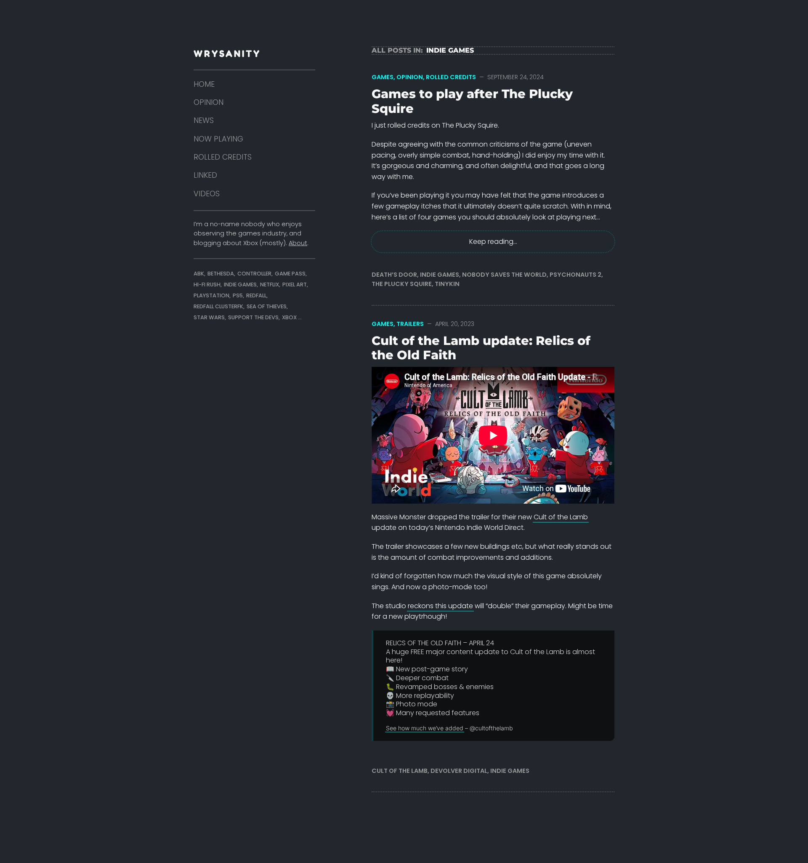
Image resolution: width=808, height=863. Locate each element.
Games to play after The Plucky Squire (472, 101)
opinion (208, 102)
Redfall (256, 295)
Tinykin (447, 284)
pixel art (294, 284)
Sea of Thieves (267, 306)
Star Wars (209, 317)
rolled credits (223, 157)
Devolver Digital (459, 771)
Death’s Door (394, 274)
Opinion (409, 77)
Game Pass (290, 273)
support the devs (253, 317)
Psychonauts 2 (575, 274)
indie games (240, 284)
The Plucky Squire (402, 284)
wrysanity (227, 53)
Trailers (410, 324)
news (204, 120)
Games (382, 77)
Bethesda (220, 273)
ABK (199, 273)
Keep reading (491, 241)
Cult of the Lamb (561, 517)
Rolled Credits (451, 77)
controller (254, 273)
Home (204, 84)
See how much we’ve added (424, 728)
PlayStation (211, 295)
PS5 (238, 295)
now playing (218, 139)
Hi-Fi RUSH (207, 284)
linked (205, 175)
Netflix (269, 284)
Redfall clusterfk (218, 306)
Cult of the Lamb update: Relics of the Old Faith (481, 348)
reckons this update (440, 606)
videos (207, 194)
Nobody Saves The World (504, 274)
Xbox (289, 317)
